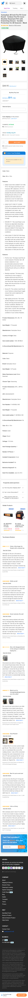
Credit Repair (5, 892)
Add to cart (21, 995)
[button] (7, 3)
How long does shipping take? (12, 487)
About (4, 880)
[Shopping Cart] (24, 3)
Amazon (13, 840)
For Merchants (6, 942)
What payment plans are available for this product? (11, 497)
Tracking (15, 8)
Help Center (5, 920)
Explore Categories (7, 889)
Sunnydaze (4, 12)
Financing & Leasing (7, 887)
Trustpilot (5, 899)
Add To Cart (17, 142)
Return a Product (7, 915)
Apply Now (7, 8)
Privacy (4, 904)
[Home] (2, 3)
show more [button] (21, 567)
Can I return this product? (11, 492)
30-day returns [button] (10, 118)
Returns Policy (6, 885)
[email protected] (9, 931)
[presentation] (24, 517)
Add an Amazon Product (8, 918)
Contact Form (6, 929)
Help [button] (21, 8)
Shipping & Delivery (7, 882)
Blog (3, 894)
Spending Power (6, 913)
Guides (4, 897)
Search (13, 3)
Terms (4, 901)
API (3, 940)
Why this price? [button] (12, 86)
